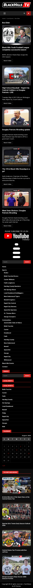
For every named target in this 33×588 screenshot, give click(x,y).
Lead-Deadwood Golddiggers (13, 293)
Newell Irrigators (9, 300)
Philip (4, 413)
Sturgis (6, 353)
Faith (5, 336)
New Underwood (9, 343)
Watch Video (7, 60)
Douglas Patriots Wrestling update (16, 117)
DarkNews (27, 584)
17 (8, 453)
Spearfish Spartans (10, 310)
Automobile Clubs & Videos (13, 323)
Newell (6, 346)
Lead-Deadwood (7, 406)
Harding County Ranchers (12, 286)
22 (29, 453)
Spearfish (7, 350)
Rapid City (7, 356)
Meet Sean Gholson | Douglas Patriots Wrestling (16, 198)
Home (4, 267)
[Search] (24, 13)
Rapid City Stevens (10, 306)
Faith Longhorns (9, 283)
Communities (6, 320)
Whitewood (7, 360)
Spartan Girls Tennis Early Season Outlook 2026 (16, 511)
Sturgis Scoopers (10, 317)
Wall (3, 426)
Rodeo (6, 273)
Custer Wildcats (9, 279)
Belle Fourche (8, 326)
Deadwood (7, 333)
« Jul (3, 466)
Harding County (9, 339)
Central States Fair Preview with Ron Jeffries (16, 538)
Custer (6, 329)
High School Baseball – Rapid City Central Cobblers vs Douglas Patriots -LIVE (16, 75)
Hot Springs (6, 403)
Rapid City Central (10, 303)
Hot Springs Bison (10, 289)
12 (16, 450)
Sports (4, 270)
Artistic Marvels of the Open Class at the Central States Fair (16, 485)
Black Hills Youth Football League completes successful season (16, 35)
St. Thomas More (9, 313)
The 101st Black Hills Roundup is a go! (16, 157)
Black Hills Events (8, 363)
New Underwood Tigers (12, 296)
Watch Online (28, 13)
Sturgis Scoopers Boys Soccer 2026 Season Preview (16, 565)
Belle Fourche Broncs (11, 276)
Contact (4, 367)
